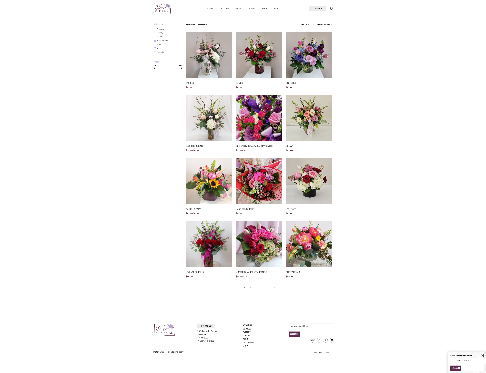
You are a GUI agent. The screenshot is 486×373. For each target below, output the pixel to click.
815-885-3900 (202, 338)
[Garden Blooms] (209, 181)
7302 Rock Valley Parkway (207, 331)
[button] (482, 355)
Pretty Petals (293, 272)
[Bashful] (209, 55)
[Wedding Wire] (325, 340)
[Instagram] (312, 340)
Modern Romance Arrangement (251, 272)
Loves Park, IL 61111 (205, 334)
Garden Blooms (193, 209)
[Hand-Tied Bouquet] (259, 181)
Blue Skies (291, 83)
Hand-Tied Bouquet (245, 209)
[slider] (154, 68)
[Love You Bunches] (209, 244)
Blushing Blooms (194, 146)
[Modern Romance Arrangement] (259, 244)
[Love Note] (309, 181)
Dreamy (289, 146)
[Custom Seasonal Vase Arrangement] (259, 118)
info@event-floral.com (205, 341)
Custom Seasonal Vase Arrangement (254, 146)
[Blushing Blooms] (209, 118)
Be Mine (239, 83)
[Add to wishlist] (227, 36)
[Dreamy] (309, 118)
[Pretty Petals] (309, 244)
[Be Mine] (259, 55)
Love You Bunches (195, 272)
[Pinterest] (332, 340)
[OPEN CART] (331, 8)
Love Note (291, 209)
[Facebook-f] (319, 340)
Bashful (190, 83)
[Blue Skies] (309, 55)
